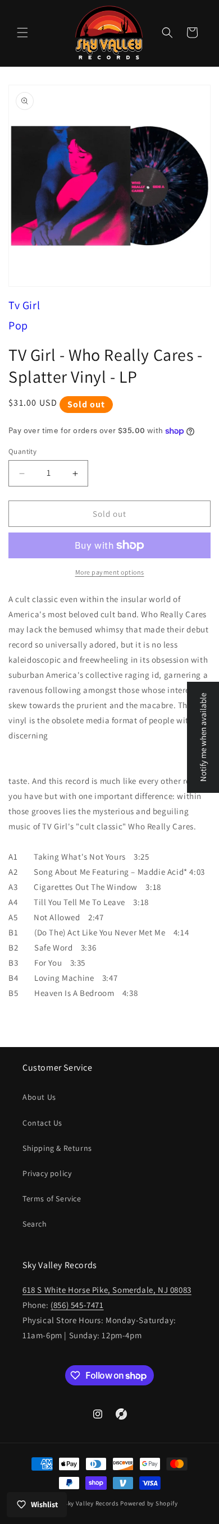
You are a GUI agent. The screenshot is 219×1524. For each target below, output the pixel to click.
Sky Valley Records (91, 1503)
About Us (39, 1097)
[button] (22, 32)
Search (34, 1224)
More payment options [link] (109, 572)
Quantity (22, 451)
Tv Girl (24, 305)
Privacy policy (46, 1173)
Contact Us (42, 1123)
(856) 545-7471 (77, 1305)
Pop (18, 325)
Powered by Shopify (149, 1503)
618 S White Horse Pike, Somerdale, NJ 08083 (106, 1289)
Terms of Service (51, 1199)
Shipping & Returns (57, 1148)
